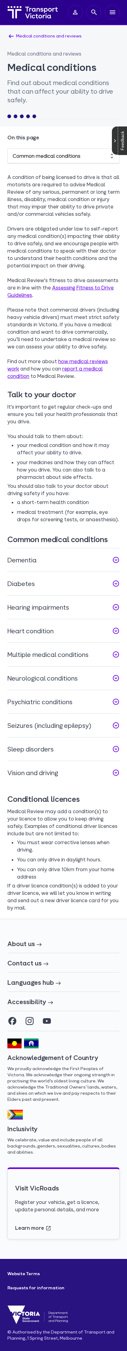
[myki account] (75, 12)
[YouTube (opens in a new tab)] (47, 1021)
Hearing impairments (63, 607)
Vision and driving (63, 772)
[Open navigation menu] (112, 12)
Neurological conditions (63, 678)
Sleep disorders (63, 749)
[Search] (93, 12)
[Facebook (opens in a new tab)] (12, 1021)
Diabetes (63, 583)
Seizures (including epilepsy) (63, 725)
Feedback (122, 140)
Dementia (63, 560)
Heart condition (63, 631)
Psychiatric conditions (63, 701)
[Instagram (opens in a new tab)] (30, 1021)
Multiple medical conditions (63, 654)
